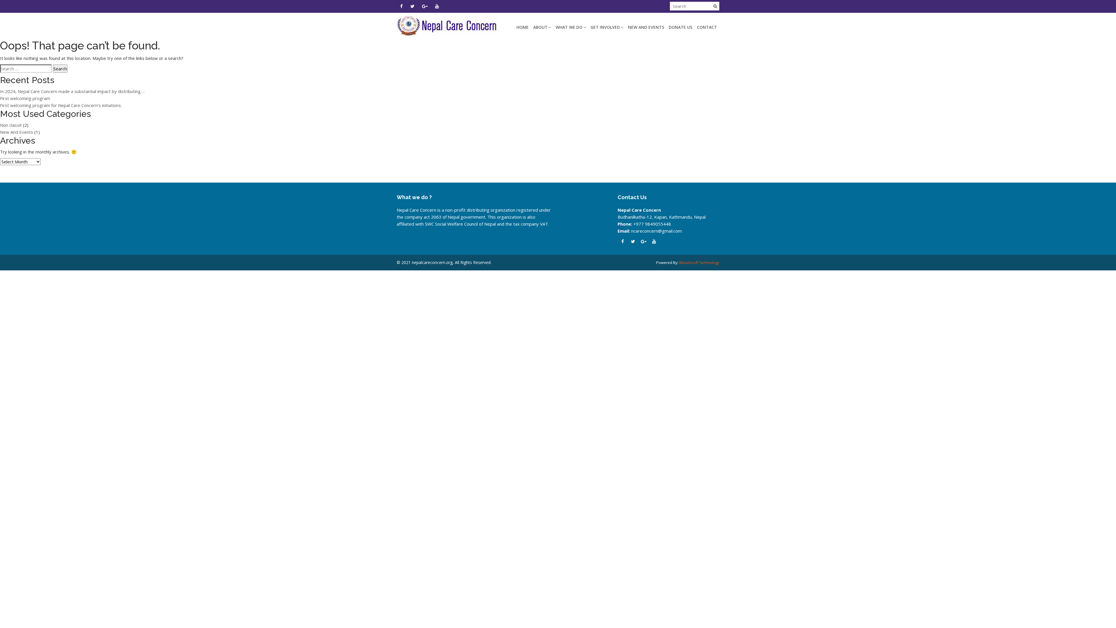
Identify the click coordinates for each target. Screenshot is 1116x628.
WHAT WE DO (569, 27)
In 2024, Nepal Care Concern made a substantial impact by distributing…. (72, 91)
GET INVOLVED (605, 27)
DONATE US (680, 27)
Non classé (11, 125)
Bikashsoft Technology (699, 262)
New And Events (646, 27)
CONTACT (707, 27)
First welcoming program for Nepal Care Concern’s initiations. (61, 105)
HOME (522, 27)
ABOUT (540, 27)
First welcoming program (25, 98)
